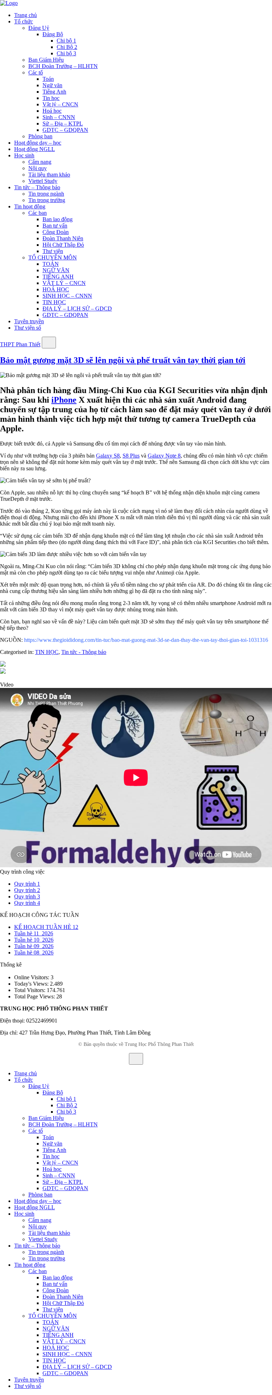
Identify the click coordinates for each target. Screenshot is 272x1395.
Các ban (37, 213)
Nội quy (37, 168)
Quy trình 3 (27, 896)
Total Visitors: (30, 990)
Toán (48, 79)
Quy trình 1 (27, 884)
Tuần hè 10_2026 (33, 940)
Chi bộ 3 (66, 53)
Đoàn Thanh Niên (62, 238)
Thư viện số (27, 328)
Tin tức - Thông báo (83, 652)
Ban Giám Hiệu (46, 60)
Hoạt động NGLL (34, 149)
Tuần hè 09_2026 (33, 946)
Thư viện (52, 251)
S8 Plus (131, 456)
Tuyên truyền (29, 321)
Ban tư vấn (54, 226)
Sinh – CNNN (58, 117)
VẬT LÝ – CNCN (64, 283)
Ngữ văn (52, 85)
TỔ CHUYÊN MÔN (52, 257)
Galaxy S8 (108, 456)
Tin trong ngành (46, 194)
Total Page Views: (35, 996)
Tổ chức (23, 21)
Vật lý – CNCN (60, 104)
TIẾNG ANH (58, 277)
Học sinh (24, 155)
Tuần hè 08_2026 (33, 952)
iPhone (63, 399)
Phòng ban (40, 136)
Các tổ (35, 72)
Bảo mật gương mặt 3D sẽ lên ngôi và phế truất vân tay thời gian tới (122, 360)
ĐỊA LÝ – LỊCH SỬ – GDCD (77, 309)
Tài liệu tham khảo (49, 175)
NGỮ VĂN (55, 270)
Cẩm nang (39, 162)
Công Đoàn (55, 232)
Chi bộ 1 (66, 41)
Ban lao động (57, 219)
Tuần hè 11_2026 (33, 933)
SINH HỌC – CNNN (67, 296)
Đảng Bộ (52, 34)
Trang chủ (25, 15)
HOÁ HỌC (55, 289)
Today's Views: (32, 984)
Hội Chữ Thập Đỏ (63, 245)
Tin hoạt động (29, 206)
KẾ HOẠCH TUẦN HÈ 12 (46, 927)
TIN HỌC (54, 302)
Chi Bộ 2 (67, 47)
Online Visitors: (32, 977)
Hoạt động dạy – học (37, 143)
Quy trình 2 (27, 890)
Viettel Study (42, 181)
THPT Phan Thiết (20, 344)
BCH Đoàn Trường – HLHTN (63, 66)
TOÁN (50, 264)
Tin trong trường (46, 200)
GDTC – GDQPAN (65, 130)
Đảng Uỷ (38, 28)
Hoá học (52, 111)
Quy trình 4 (27, 903)
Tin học (51, 98)
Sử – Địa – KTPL (62, 124)
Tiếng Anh (54, 92)
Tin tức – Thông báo (37, 187)
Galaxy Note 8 (164, 456)
